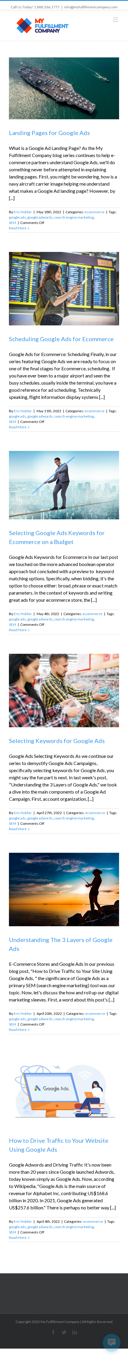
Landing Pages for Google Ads (49, 132)
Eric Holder (23, 212)
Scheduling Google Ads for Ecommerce (61, 338)
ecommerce (94, 212)
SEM (12, 222)
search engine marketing (74, 217)
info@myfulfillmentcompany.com (91, 7)
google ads (17, 217)
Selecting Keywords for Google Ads (57, 740)
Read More (17, 228)
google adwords (40, 217)
